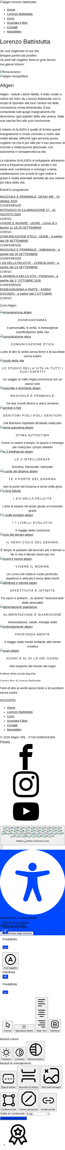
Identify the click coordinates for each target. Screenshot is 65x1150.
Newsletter (14, 31)
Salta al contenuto (12, 1113)
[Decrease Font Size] (5, 947)
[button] (1, 847)
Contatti (12, 27)
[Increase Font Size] (5, 931)
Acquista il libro (17, 23)
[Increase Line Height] (5, 976)
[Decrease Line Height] (5, 992)
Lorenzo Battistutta (20, 14)
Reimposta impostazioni (13, 1118)
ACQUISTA (8, 700)
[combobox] (32, 835)
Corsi (10, 18)
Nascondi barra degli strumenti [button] (16, 933)
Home (11, 9)
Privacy (5, 741)
